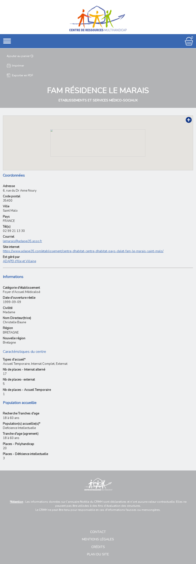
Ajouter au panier (18, 56)
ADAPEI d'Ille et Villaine (19, 261)
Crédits (98, 547)
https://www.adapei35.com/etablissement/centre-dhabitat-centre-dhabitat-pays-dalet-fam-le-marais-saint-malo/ (83, 251)
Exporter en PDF (22, 75)
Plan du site (98, 554)
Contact (98, 532)
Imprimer (18, 66)
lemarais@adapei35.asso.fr (22, 241)
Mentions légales (98, 539)
